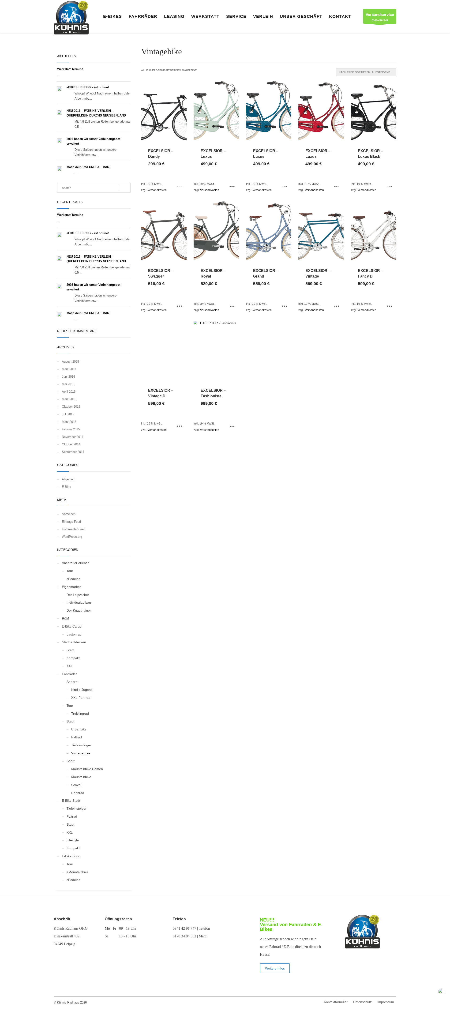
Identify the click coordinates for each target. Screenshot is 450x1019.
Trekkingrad (80, 713)
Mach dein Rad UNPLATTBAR (88, 167)
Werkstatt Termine (70, 69)
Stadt (70, 650)
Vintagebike (80, 753)
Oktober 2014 (71, 444)
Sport (71, 761)
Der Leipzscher (78, 595)
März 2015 (69, 422)
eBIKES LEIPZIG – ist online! (88, 87)
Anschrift (62, 919)
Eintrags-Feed (71, 521)
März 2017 (69, 369)
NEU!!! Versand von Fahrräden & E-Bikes (291, 924)
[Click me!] (362, 967)
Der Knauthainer (79, 610)
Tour (70, 571)
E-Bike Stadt (71, 800)
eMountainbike (77, 872)
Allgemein (68, 479)
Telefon (179, 919)
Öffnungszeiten (118, 919)
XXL (70, 666)
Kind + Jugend (82, 690)
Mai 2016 (68, 384)
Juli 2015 (68, 414)
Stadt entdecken (74, 642)
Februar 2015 (71, 429)
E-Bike (66, 487)
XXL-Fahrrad (80, 697)
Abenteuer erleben (76, 563)
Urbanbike (78, 729)
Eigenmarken (72, 587)
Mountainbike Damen (87, 769)
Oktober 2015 (71, 406)
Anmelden (68, 514)
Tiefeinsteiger (81, 745)
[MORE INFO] (179, 186)
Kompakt (73, 658)
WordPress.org (72, 536)
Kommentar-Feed (73, 529)
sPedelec (73, 579)
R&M (65, 618)
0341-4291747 (380, 17)
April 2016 (68, 391)
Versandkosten (157, 190)
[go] (125, 188)
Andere (72, 682)
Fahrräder (69, 674)
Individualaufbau (79, 602)
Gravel (76, 785)
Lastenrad (74, 634)
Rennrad (77, 793)
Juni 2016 (68, 376)
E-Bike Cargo (72, 626)
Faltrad (76, 737)
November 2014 (72, 437)
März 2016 (69, 399)
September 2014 (73, 452)
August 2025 (70, 361)
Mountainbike (81, 777)
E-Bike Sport (71, 856)
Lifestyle (73, 840)
